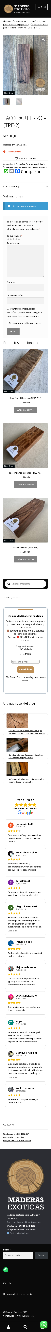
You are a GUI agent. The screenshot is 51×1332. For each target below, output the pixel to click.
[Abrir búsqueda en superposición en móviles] (25, 584)
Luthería (26, 654)
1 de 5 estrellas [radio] (8, 239)
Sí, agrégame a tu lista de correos (25, 323)
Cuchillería (26, 649)
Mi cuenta (8, 1327)
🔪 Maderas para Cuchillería (25, 21)
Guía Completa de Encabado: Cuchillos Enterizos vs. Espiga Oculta (25, 756)
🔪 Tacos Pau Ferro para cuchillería (29, 164)
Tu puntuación (14, 235)
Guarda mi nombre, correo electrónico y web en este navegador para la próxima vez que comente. (24, 312)
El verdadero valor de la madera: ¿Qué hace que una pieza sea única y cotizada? (26, 732)
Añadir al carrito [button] (25, 409)
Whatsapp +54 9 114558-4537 (21, 1225)
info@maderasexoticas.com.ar (17, 1140)
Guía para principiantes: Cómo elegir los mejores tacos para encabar (26, 780)
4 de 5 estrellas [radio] (16, 239)
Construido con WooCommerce (18, 1315)
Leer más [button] (12, 931)
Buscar (6, 1249)
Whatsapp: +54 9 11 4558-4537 (16, 1134)
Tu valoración (14, 243)
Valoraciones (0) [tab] (11, 186)
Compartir (31, 171)
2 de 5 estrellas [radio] (11, 239)
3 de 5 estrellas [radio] (13, 239)
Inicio (9, 21)
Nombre (11, 282)
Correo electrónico (17, 295)
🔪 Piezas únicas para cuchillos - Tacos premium (25, 167)
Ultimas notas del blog (19, 703)
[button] (43, 39)
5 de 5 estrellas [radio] (19, 239)
